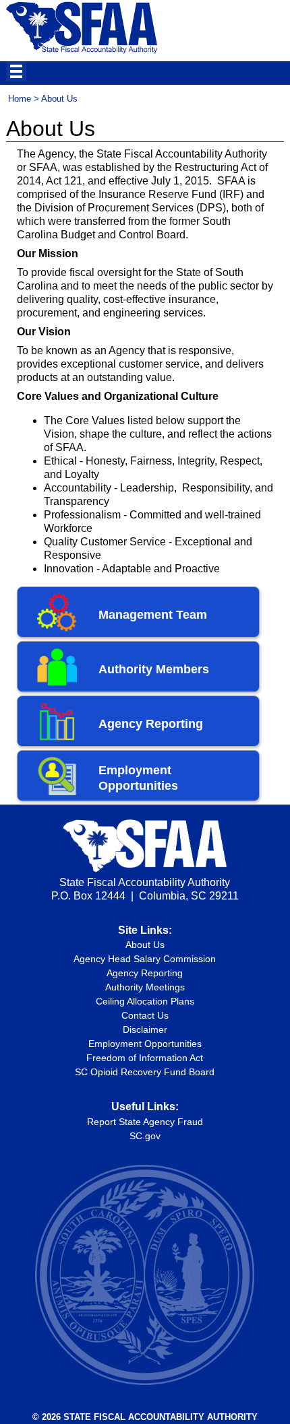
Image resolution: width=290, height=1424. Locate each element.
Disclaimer (145, 1029)
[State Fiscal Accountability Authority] (81, 51)
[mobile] (16, 71)
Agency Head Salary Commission (145, 958)
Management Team (152, 614)
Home (19, 99)
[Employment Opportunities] (60, 792)
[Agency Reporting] (60, 737)
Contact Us (145, 1015)
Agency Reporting (150, 724)
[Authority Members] (60, 682)
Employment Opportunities (145, 1043)
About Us (145, 944)
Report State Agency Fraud (145, 1121)
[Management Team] (60, 628)
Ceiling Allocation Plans (145, 1001)
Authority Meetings (145, 987)
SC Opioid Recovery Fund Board (144, 1071)
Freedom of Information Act (144, 1057)
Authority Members (153, 669)
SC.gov (145, 1135)
